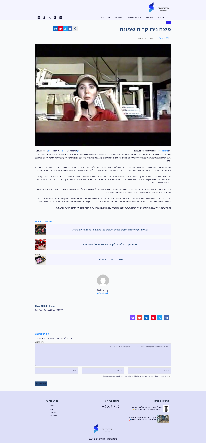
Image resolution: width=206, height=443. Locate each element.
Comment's (39, 342)
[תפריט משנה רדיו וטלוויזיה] (144, 17)
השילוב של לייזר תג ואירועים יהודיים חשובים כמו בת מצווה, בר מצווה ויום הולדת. (110, 229)
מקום (51, 409)
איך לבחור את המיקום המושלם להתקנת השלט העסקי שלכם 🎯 (142, 418)
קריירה (52, 406)
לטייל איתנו (53, 412)
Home (167, 38)
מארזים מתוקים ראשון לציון (110, 259)
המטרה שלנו (53, 416)
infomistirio (163, 151)
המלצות (168, 22)
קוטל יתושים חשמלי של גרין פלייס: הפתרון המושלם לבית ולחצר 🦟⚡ (147, 408)
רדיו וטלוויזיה (150, 17)
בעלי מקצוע (164, 17)
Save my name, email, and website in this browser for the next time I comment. (135, 376)
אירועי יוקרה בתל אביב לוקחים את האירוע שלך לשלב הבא (109, 244)
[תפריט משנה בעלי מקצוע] (159, 17)
